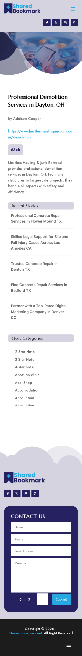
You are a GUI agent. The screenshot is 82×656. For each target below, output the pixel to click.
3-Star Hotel (25, 359)
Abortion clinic (27, 375)
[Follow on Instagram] (65, 22)
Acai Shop (23, 382)
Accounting (24, 405)
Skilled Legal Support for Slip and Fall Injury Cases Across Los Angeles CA (39, 242)
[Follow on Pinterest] (74, 22)
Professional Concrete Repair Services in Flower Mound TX (36, 218)
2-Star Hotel (25, 351)
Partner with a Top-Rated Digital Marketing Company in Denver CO (39, 311)
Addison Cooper (27, 118)
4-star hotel (24, 367)
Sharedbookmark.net (25, 633)
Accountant (24, 398)
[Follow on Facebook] (47, 22)
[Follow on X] (56, 22)
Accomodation (27, 390)
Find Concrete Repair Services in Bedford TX (39, 287)
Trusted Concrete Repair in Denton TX (34, 266)
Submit (61, 599)
